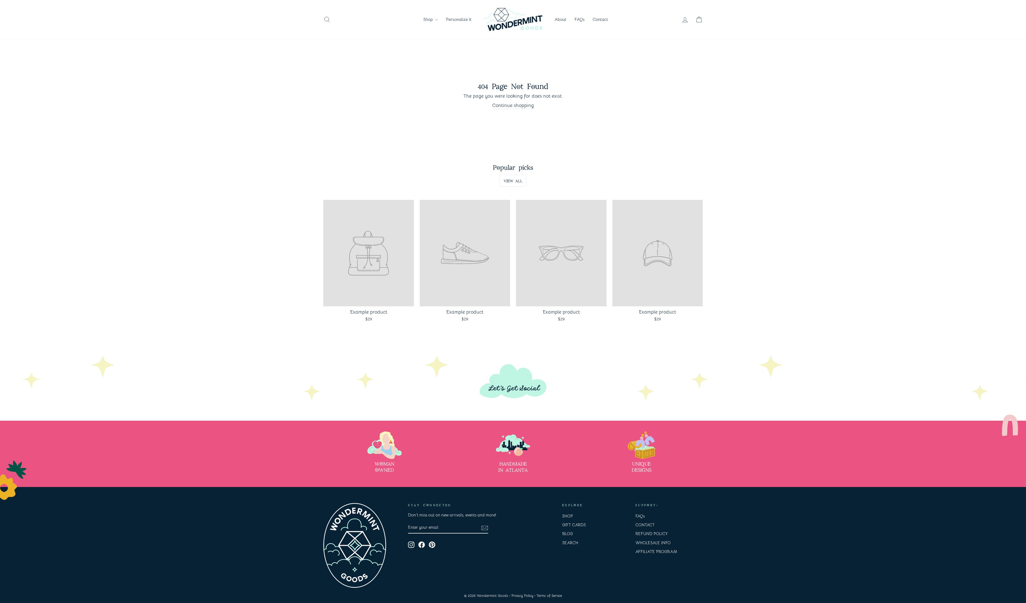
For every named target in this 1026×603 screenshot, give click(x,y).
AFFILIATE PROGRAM (656, 551)
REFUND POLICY (651, 533)
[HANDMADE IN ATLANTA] (513, 445)
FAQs (579, 19)
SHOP (567, 516)
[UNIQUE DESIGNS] (641, 445)
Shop (428, 19)
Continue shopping (513, 105)
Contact (600, 19)
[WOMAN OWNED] (384, 445)
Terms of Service (549, 596)
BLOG (567, 533)
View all (513, 180)
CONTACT (645, 524)
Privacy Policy (522, 596)
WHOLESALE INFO (653, 542)
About (560, 19)
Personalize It (459, 19)
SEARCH (570, 542)
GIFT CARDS (574, 524)
